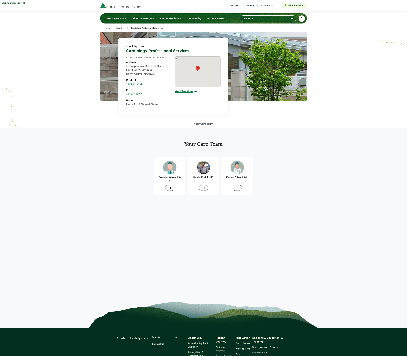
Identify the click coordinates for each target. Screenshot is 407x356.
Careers (234, 5)
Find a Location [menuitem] (143, 18)
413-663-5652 (134, 94)
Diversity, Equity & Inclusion (198, 345)
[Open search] (302, 18)
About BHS (195, 337)
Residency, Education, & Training (267, 339)
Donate (250, 5)
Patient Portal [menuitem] (215, 18)
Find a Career (242, 343)
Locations (120, 28)
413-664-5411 (134, 83)
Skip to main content (13, 2)
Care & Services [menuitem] (116, 18)
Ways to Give (242, 348)
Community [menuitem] (194, 18)
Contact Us (267, 5)
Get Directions (184, 91)
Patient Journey (221, 339)
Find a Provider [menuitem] (171, 18)
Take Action (242, 337)
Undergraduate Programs (266, 347)
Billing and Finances (221, 349)
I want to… (248, 18)
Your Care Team (203, 123)
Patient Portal (295, 5)
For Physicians (260, 352)
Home (107, 28)
